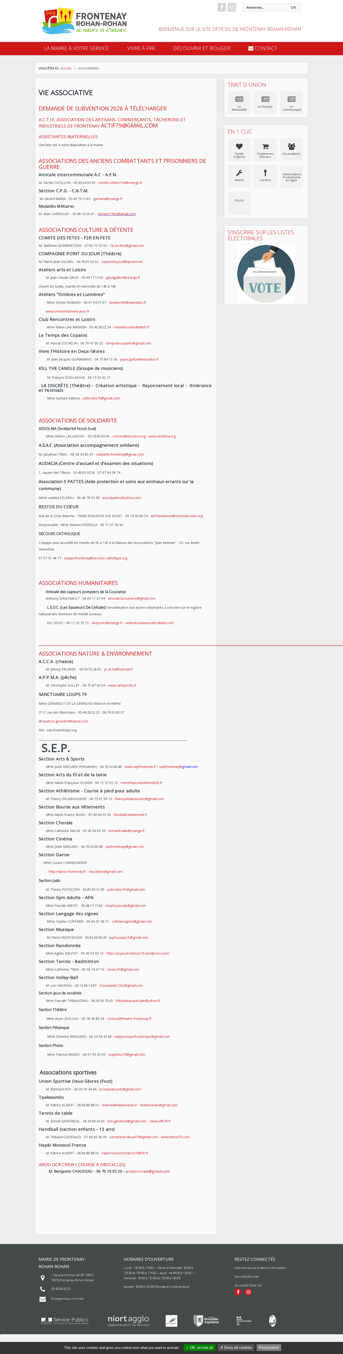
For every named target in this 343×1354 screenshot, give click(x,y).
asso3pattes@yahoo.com (121, 497)
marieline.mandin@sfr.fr (132, 327)
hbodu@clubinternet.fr (130, 814)
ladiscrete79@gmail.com (101, 398)
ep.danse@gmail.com (107, 871)
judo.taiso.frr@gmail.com (126, 889)
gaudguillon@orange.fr (123, 277)
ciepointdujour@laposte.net (122, 261)
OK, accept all (201, 1348)
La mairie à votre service (76, 48)
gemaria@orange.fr (107, 198)
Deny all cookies (237, 1348)
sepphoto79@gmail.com (126, 1054)
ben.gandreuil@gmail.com (127, 1121)
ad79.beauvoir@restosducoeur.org (177, 516)
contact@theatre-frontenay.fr (129, 1018)
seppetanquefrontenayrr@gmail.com (142, 1036)
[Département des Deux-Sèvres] (171, 1321)
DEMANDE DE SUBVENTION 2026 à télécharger (103, 108)
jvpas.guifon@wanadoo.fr (139, 359)
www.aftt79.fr (160, 1121)
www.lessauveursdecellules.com (150, 623)
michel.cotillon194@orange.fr (120, 182)
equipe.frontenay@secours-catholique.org (95, 558)
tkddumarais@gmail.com (159, 1105)
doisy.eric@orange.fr (107, 623)
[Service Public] (64, 1321)
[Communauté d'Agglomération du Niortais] (128, 1321)
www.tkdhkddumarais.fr (119, 1105)
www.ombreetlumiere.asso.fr (67, 311)
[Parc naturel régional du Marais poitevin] (272, 1321)
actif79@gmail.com (129, 125)
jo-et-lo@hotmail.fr (118, 669)
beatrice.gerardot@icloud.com (65, 721)
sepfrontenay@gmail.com (124, 846)
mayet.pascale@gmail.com (126, 905)
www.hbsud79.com (175, 1137)
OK (293, 7)
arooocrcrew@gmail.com (148, 1171)
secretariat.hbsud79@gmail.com (134, 1137)
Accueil (66, 68)
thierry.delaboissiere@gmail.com (139, 799)
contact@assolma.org (129, 436)
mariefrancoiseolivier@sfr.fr (141, 782)
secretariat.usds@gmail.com (120, 1089)
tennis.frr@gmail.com (123, 969)
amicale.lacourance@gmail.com (132, 598)
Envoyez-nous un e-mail (67, 1298)
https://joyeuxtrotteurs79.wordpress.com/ (137, 953)
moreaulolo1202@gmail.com (121, 985)
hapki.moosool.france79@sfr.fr (125, 1153)
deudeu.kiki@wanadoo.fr (127, 302)
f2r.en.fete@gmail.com (127, 245)
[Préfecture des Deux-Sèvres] (244, 1321)
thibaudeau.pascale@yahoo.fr (138, 1000)
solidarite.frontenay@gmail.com (120, 454)
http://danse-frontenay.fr (67, 871)
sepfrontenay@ (170, 766)
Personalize (269, 1348)
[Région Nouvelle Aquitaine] (206, 1321)
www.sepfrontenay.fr (140, 766)
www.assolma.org (162, 436)
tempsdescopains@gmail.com (128, 343)
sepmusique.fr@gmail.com (128, 937)
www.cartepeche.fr (122, 685)
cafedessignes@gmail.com (132, 921)
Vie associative (66, 92)
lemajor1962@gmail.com (117, 214)
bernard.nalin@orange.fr (126, 830)
